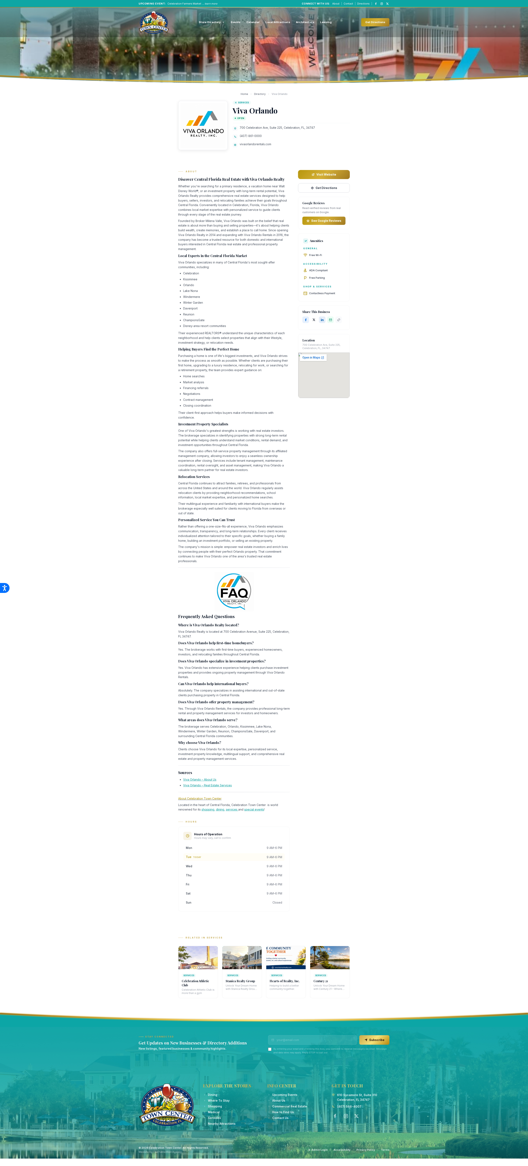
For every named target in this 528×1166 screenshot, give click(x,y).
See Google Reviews (326, 220)
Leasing (326, 22)
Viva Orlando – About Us (199, 779)
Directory (260, 94)
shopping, (208, 809)
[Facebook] (376, 4)
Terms (385, 1149)
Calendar (253, 22)
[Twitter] (356, 1116)
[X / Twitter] (387, 4)
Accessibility (342, 1149)
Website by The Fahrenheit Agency (160, 1151)
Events (236, 22)
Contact (348, 3)
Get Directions (375, 22)
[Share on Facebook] (305, 319)
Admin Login (319, 1149)
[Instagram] (382, 4)
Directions (363, 3)
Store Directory (210, 22)
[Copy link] (338, 319)
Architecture (305, 22)
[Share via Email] (330, 319)
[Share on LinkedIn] (322, 319)
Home (244, 94)
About (335, 3)
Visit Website (326, 174)
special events (254, 809)
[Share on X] (314, 319)
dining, (220, 809)
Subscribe (376, 1040)
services (232, 809)
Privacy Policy (365, 1149)
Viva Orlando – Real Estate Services (207, 785)
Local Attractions (277, 22)
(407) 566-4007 (349, 1106)
